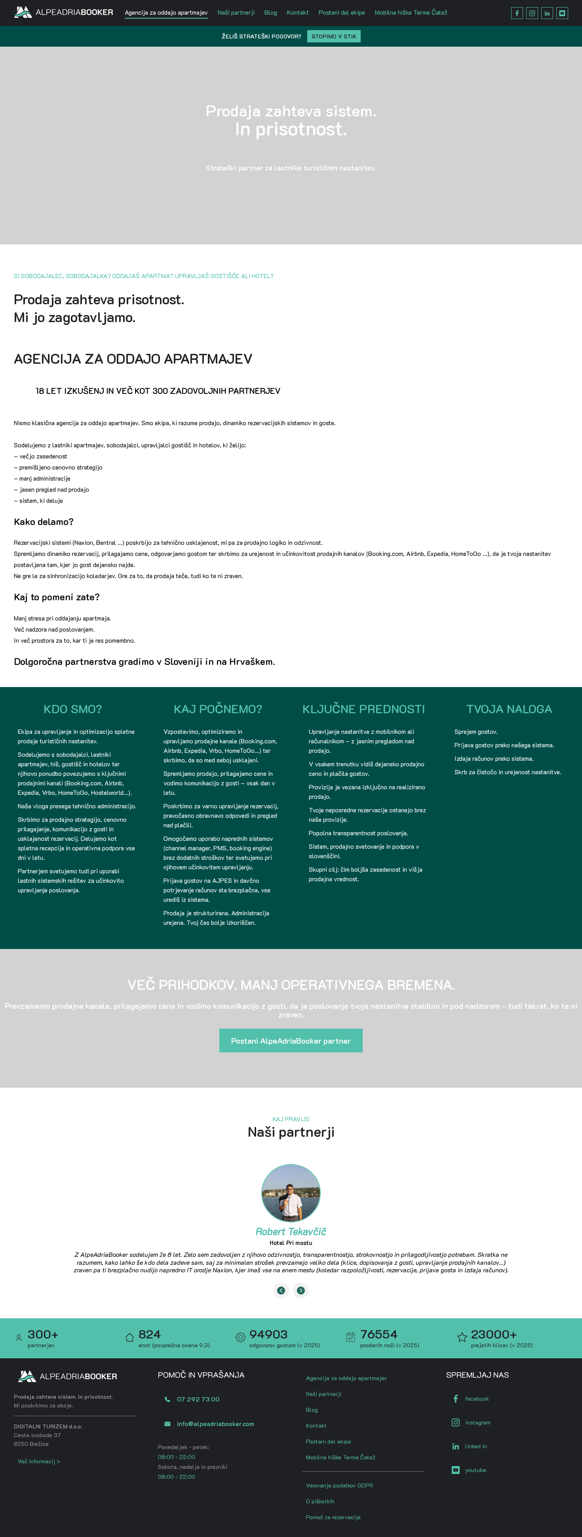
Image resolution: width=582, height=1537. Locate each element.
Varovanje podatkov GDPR (339, 1485)
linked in (476, 1446)
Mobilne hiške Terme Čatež (411, 12)
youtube (475, 1470)
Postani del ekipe (342, 12)
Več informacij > (39, 1461)
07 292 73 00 (198, 1399)
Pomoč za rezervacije (333, 1517)
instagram (478, 1422)
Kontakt (298, 12)
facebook (477, 1398)
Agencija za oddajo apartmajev (166, 12)
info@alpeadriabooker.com (215, 1423)
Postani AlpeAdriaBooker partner (291, 1040)
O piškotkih (320, 1501)
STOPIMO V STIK (334, 36)
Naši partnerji (236, 12)
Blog (270, 12)
